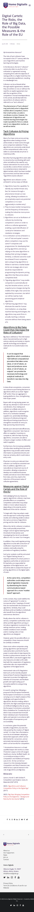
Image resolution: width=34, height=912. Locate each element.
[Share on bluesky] (22, 819)
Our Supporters (8, 853)
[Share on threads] (12, 819)
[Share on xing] (24, 819)
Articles (18, 43)
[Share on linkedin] (17, 819)
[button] (29, 5)
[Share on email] (27, 819)
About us (6, 850)
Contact (6, 859)
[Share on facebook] (7, 819)
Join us (5, 857)
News (5, 855)
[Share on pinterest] (14, 819)
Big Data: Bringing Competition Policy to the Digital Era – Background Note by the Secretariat (16, 796)
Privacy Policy (8, 883)
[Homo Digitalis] (15, 5)
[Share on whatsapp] (19, 819)
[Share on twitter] (9, 819)
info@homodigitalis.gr (11, 873)
